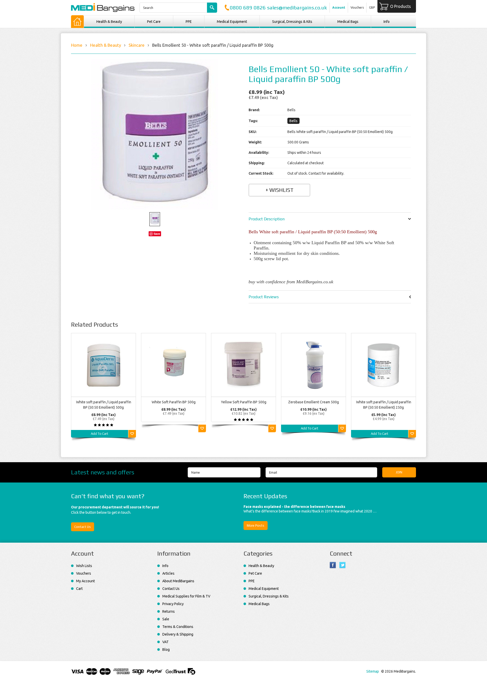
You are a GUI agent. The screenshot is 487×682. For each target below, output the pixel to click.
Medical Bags (347, 22)
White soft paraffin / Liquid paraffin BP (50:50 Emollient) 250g (383, 404)
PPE (189, 22)
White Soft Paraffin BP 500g (174, 402)
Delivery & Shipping (177, 634)
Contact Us (82, 527)
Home (76, 45)
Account (338, 7)
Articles (168, 573)
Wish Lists (84, 566)
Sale (165, 619)
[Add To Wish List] (132, 434)
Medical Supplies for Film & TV (186, 596)
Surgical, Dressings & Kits (292, 22)
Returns (168, 611)
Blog (166, 649)
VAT (165, 642)
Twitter (342, 565)
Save (157, 234)
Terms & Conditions (177, 627)
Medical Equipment (232, 22)
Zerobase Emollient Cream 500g (313, 402)
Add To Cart (99, 434)
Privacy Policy (173, 604)
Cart (79, 589)
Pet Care (154, 22)
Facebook (333, 565)
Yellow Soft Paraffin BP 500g (243, 402)
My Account (85, 581)
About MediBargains (178, 581)
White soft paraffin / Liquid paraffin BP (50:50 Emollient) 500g (103, 404)
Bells (293, 121)
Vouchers (357, 7)
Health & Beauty (109, 22)
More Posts (255, 525)
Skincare (137, 45)
